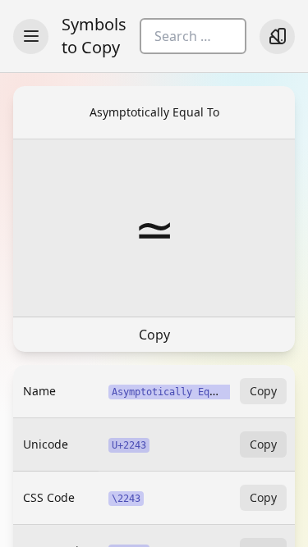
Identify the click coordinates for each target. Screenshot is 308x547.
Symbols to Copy (94, 35)
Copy (154, 335)
